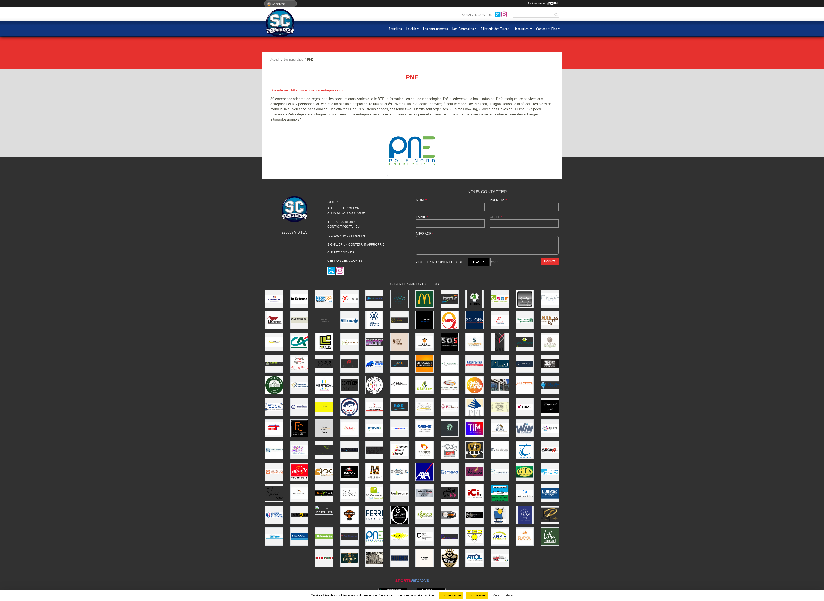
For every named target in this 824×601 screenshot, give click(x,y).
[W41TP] (450, 515)
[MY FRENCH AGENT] (349, 407)
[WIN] (525, 428)
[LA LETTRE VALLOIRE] (274, 536)
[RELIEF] (500, 515)
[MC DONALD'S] (424, 299)
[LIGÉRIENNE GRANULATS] (525, 320)
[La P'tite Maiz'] (374, 450)
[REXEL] (299, 536)
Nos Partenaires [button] (463, 29)
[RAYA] (525, 536)
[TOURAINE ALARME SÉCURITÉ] (399, 450)
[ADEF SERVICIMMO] (525, 342)
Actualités (395, 29)
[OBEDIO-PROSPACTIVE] (324, 320)
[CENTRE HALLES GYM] (374, 385)
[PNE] (412, 150)
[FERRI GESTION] (374, 515)
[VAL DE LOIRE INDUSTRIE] (374, 364)
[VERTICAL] (324, 385)
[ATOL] (474, 558)
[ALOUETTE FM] (299, 472)
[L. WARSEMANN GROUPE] (525, 299)
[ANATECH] (525, 385)
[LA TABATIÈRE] (374, 558)
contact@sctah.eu (343, 226)
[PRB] (424, 342)
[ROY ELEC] (374, 342)
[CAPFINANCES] (349, 536)
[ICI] (474, 493)
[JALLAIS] (500, 493)
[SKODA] (474, 299)
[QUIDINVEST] (525, 364)
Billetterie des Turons (495, 29)
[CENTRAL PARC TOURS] (550, 342)
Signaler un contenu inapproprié (355, 244)
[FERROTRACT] (450, 472)
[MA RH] (500, 364)
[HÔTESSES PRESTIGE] (550, 515)
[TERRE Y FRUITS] (324, 493)
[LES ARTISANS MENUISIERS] (274, 472)
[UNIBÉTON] (399, 385)
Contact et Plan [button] (546, 29)
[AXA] (424, 472)
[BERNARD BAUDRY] (500, 407)
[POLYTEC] (324, 342)
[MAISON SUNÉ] (474, 342)
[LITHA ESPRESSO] (550, 536)
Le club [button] (411, 29)
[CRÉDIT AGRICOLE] (299, 342)
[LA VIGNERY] (274, 385)
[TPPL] (500, 558)
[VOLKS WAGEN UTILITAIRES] (374, 320)
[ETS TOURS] (349, 364)
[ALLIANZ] (349, 320)
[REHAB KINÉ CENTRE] (399, 342)
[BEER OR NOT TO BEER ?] (349, 558)
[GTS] (525, 472)
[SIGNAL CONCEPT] (550, 450)
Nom (421, 200)
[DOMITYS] (424, 450)
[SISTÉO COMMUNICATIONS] (424, 407)
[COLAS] (399, 536)
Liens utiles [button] (521, 29)
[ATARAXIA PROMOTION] (474, 364)
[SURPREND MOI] (550, 407)
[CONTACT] (274, 299)
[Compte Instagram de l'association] (504, 14)
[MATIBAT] (274, 428)
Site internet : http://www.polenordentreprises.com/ (308, 90)
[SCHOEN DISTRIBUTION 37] (474, 320)
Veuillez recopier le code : (441, 262)
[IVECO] (274, 407)
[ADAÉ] (349, 428)
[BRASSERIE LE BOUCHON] (474, 472)
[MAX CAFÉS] (550, 320)
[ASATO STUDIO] (274, 364)
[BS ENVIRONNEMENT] (450, 385)
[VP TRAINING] (474, 450)
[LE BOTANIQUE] (450, 428)
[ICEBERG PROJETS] (550, 385)
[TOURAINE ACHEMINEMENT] (299, 385)
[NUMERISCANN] (450, 536)
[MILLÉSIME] (374, 472)
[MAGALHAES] (299, 407)
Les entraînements (435, 29)
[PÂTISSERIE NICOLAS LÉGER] (274, 493)
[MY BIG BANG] (299, 364)
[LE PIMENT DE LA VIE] (450, 493)
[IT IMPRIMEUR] (525, 450)
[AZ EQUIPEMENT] (274, 342)
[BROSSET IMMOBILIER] (424, 364)
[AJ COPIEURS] (500, 450)
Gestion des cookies (344, 260)
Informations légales (346, 236)
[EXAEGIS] (399, 472)
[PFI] (474, 407)
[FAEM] (424, 558)
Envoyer (549, 261)
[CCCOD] (424, 536)
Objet (496, 216)
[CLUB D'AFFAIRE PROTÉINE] (450, 407)
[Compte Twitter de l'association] (497, 14)
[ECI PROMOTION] (324, 510)
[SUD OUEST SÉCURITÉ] (450, 342)
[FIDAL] (525, 407)
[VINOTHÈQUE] (299, 320)
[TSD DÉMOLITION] (474, 536)
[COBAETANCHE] (399, 364)
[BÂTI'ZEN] (424, 385)
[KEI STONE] (550, 364)
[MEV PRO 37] (324, 558)
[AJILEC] (550, 428)
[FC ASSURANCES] (500, 472)
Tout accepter (451, 595)
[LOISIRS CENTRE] (474, 385)
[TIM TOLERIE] (474, 428)
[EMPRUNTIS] (374, 428)
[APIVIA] (500, 536)
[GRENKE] (424, 428)
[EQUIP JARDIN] (324, 536)
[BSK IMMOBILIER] (525, 493)
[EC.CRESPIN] (500, 320)
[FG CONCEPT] (299, 428)
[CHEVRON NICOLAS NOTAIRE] (349, 493)
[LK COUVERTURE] (274, 320)
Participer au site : (537, 3)
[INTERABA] (450, 450)
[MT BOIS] (500, 428)
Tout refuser (477, 595)
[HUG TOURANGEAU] (525, 515)
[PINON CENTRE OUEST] (324, 428)
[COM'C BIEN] (349, 385)
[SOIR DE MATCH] (450, 558)
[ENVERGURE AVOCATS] (299, 493)
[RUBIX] (399, 558)
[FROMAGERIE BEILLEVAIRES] (399, 493)
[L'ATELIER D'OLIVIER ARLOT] (500, 385)
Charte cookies (340, 252)
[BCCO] (374, 407)
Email (422, 216)
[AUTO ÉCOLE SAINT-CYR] (424, 493)
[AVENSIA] (349, 299)
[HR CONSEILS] (274, 450)
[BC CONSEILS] (374, 493)
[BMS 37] (450, 299)
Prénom (498, 200)
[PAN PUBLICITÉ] (399, 407)
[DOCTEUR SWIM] (550, 472)
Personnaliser (503, 595)
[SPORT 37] (299, 450)
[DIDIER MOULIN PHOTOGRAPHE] (324, 364)
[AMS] (399, 299)
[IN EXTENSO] (299, 299)
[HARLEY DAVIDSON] (349, 515)
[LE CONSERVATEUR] (450, 364)
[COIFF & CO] (299, 515)
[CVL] (500, 342)
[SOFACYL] (349, 472)
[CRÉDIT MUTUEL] (399, 428)
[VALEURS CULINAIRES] (324, 450)
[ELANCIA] (424, 515)
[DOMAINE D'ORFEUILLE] (474, 515)
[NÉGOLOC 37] (324, 299)
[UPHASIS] (324, 407)
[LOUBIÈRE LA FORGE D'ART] (399, 320)
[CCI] (274, 515)
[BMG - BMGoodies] (349, 450)
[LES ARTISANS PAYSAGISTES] (500, 299)
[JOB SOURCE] (374, 299)
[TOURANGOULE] (349, 342)
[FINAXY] (550, 299)
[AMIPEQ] (450, 320)
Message (425, 233)
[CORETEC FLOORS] (550, 493)
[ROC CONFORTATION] (324, 472)
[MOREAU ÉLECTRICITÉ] (424, 320)
